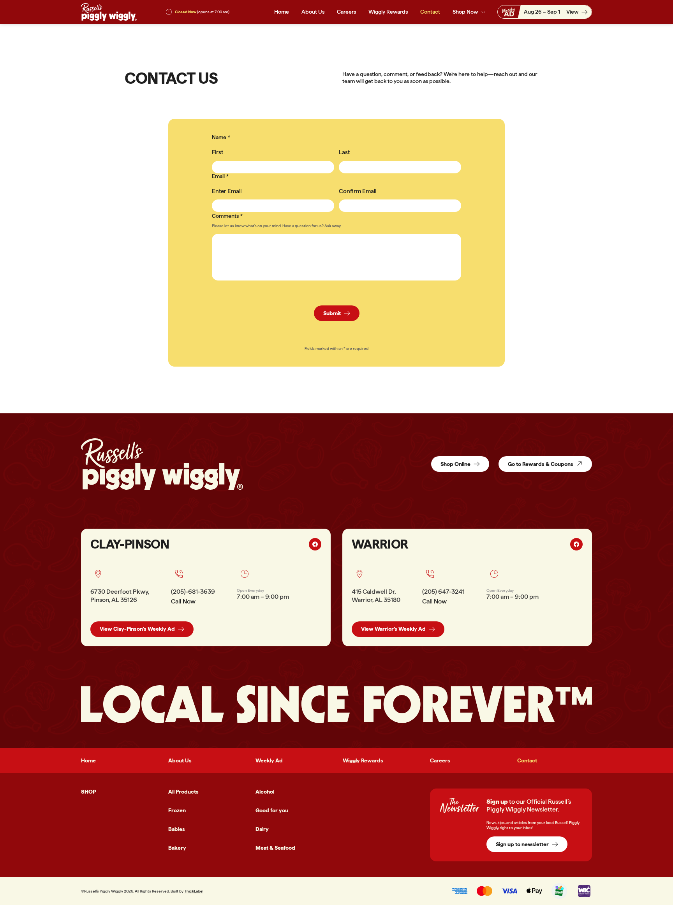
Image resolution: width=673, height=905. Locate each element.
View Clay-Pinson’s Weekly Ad (137, 629)
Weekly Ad (269, 760)
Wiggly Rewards (388, 12)
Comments (225, 216)
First (217, 152)
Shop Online (455, 464)
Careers (346, 12)
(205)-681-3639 (193, 591)
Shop (88, 792)
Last (344, 152)
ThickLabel (193, 891)
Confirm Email (357, 191)
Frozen (177, 810)
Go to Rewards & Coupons (540, 464)
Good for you (271, 810)
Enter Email (226, 191)
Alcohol (264, 792)
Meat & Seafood (275, 848)
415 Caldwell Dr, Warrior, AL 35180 (376, 595)
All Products (183, 792)
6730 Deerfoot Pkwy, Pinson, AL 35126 (119, 595)
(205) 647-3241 (443, 591)
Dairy (262, 829)
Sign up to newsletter (522, 844)
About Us (312, 12)
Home (281, 12)
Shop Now (465, 12)
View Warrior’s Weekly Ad (393, 629)
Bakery (177, 848)
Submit (332, 313)
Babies (176, 829)
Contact (430, 12)
